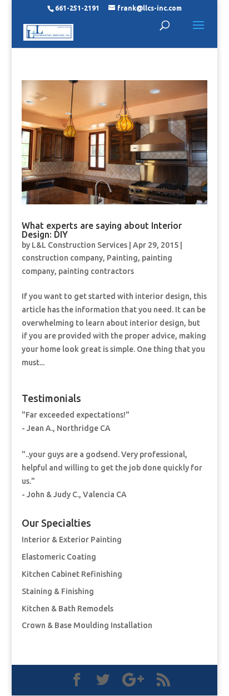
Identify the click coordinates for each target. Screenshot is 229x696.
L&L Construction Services (79, 245)
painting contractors (96, 271)
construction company (62, 257)
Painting (122, 257)
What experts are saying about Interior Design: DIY (102, 229)
